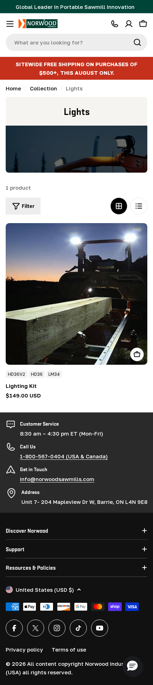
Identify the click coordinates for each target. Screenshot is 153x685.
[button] (132, 666)
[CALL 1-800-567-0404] (114, 24)
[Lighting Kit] (76, 294)
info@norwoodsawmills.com (57, 479)
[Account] (129, 24)
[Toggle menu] (10, 24)
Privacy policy (24, 649)
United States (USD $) (45, 589)
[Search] (137, 42)
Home (13, 88)
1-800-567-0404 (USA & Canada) (64, 456)
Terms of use (69, 649)
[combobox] (76, 42)
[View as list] (138, 206)
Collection (43, 88)
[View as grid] (118, 206)
